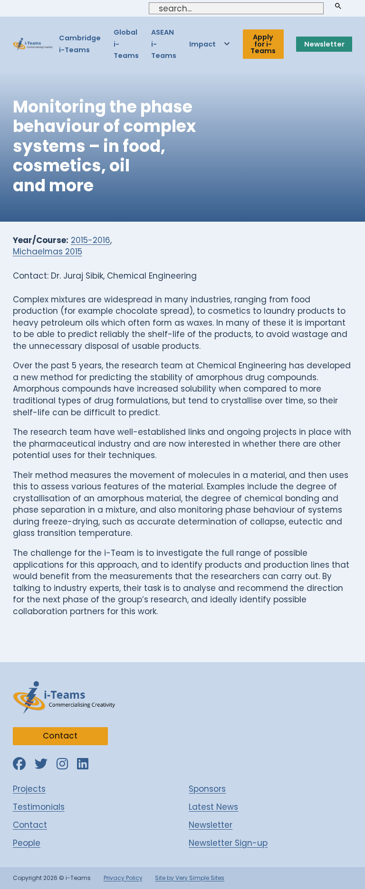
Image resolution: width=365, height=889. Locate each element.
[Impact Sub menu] (227, 44)
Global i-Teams (126, 44)
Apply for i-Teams (263, 44)
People (26, 843)
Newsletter (324, 44)
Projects (29, 789)
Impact (202, 44)
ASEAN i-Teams (163, 44)
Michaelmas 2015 (47, 251)
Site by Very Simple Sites (189, 878)
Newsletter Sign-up (228, 843)
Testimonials (39, 807)
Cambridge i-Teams (80, 44)
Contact (60, 735)
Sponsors (207, 789)
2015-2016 (90, 240)
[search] (338, 6)
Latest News (213, 807)
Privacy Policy (123, 878)
